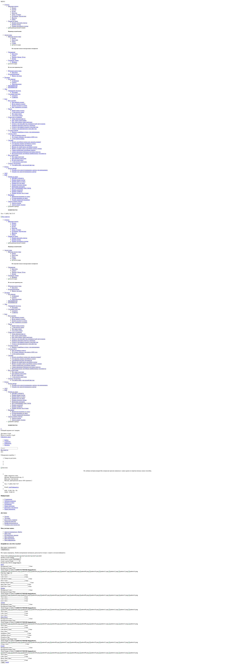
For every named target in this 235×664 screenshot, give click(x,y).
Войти (6, 440)
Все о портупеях (13, 155)
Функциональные (13, 74)
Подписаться (5, 549)
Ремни (14, 38)
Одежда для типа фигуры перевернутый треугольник (28, 124)
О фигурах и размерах (15, 117)
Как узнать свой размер (19, 120)
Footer (2, 646)
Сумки (14, 43)
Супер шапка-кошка (18, 138)
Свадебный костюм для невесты (22, 145)
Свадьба (10, 140)
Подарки (7, 77)
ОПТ (6, 173)
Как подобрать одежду (19, 135)
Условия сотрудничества (12, 525)
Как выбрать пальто (18, 102)
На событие (11, 79)
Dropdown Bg (5, 637)
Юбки (14, 19)
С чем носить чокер (18, 112)
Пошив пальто (16, 24)
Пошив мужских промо (19, 185)
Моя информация (9, 540)
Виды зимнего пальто (18, 104)
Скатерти (15, 95)
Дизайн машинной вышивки (21, 200)
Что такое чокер (17, 114)
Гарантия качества (10, 521)
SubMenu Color (5, 633)
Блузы (14, 11)
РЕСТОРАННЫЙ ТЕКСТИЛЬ (21, 188)
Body (2, 564)
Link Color (4, 577)
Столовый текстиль (14, 94)
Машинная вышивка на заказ (21, 196)
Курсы (6, 166)
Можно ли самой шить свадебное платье (24, 147)
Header (3, 588)
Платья (14, 9)
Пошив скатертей (17, 190)
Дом (5, 89)
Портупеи (15, 40)
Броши (14, 59)
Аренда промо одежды (15, 201)
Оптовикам (8, 504)
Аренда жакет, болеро (18, 205)
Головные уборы (13, 60)
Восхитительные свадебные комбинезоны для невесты (29, 153)
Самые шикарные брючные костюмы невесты (26, 152)
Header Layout (5, 557)
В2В (5, 175)
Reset (7, 662)
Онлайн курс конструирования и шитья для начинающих (30, 170)
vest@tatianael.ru (14, 487)
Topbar (3, 602)
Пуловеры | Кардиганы (19, 16)
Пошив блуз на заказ (18, 183)
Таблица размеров (10, 501)
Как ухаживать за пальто (19, 107)
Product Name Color (7, 582)
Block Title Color (6, 658)
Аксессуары (8, 35)
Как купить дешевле (10, 520)
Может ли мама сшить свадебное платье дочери (27, 148)
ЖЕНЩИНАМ (12, 86)
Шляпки (14, 62)
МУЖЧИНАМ (12, 87)
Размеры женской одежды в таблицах (23, 125)
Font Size (3, 573)
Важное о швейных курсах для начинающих (26, 132)
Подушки (15, 92)
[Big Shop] (5, 216)
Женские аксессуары (14, 36)
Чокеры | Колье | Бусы (18, 57)
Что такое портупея (18, 157)
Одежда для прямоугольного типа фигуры (25, 127)
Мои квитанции (9, 538)
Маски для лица (17, 76)
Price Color (4, 580)
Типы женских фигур (18, 119)
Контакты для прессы (11, 507)
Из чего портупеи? (18, 160)
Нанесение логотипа (18, 186)
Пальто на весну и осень (19, 105)
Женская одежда (13, 6)
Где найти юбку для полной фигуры (23, 165)
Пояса (14, 41)
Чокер (10, 109)
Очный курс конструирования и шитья (24, 171)
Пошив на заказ (13, 21)
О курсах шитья (13, 130)
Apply (2, 662)
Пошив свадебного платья (20, 26)
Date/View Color (6, 586)
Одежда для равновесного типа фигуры (24, 128)
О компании (8, 499)
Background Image (6, 568)
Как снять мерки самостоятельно (22, 122)
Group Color (4, 644)
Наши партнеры (9, 506)
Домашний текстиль (14, 90)
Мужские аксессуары (14, 71)
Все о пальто (12, 100)
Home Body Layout (6, 559)
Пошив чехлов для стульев (20, 193)
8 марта (14, 82)
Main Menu (4, 617)
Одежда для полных (14, 163)
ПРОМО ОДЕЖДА (18, 178)
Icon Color (4, 601)
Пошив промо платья (18, 180)
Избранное (7, 443)
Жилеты (14, 18)
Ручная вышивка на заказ (20, 198)
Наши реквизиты (9, 509)
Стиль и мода (12, 133)
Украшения (11, 52)
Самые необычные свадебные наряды (23, 150)
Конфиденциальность (11, 523)
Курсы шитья (12, 168)
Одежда (6, 4)
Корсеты (14, 13)
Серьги (14, 55)
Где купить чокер (17, 115)
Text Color (4, 575)
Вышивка (11, 195)
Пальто (14, 8)
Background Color (6, 566)
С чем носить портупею (19, 162)
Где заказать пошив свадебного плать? (24, 143)
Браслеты (15, 54)
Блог (5, 99)
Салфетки (15, 97)
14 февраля (15, 81)
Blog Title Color (5, 584)
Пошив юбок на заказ (18, 181)
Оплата (6, 516)
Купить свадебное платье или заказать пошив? (26, 142)
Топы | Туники (16, 14)
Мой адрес (7, 533)
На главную (4, 450)
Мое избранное (9, 537)
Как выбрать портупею (19, 158)
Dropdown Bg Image (7, 639)
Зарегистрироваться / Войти (13, 532)
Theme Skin (4, 556)
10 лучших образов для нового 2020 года (24, 137)
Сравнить (7, 441)
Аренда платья (16, 203)
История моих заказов (11, 535)
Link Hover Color (6, 579)
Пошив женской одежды (19, 23)
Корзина (7, 445)
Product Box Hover (6, 563)
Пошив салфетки (17, 191)
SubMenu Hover (5, 635)
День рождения (16, 84)
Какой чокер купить (18, 110)
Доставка (7, 518)
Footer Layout (5, 561)
